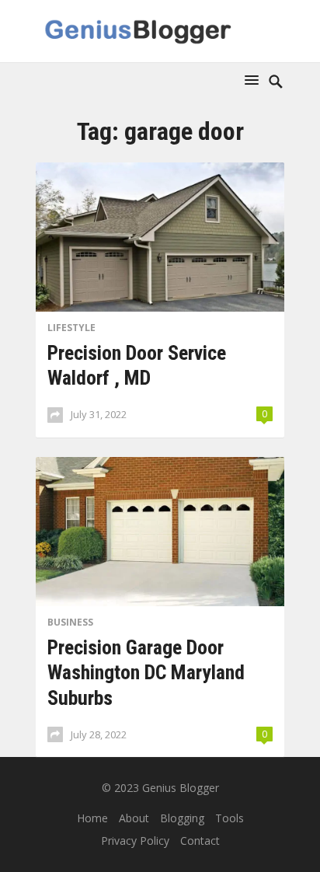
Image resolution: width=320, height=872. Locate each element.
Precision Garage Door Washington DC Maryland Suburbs (146, 673)
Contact (200, 840)
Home (92, 818)
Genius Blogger (180, 787)
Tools (229, 818)
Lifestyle (71, 327)
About (134, 818)
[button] (255, 79)
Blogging (182, 818)
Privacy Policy (135, 840)
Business (70, 622)
